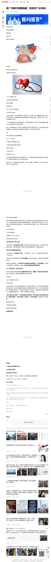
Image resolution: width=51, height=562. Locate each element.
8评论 (12, 461)
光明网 (7, 451)
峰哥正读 (8, 557)
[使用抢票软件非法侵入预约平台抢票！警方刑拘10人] (43, 448)
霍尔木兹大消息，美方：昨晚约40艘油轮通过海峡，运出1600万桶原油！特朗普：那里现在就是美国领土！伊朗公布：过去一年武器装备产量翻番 (27, 466)
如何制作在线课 (29, 559)
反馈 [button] (48, 552)
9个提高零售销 (16, 559)
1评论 (11, 451)
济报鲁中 (8, 486)
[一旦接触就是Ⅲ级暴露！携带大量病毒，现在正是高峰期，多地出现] (43, 483)
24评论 (11, 441)
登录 (27, 422)
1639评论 (13, 557)
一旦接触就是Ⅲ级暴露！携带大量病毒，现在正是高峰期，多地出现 (21, 481)
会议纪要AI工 (26, 561)
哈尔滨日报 (8, 496)
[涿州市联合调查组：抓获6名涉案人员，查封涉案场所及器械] (33, 506)
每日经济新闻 (8, 477)
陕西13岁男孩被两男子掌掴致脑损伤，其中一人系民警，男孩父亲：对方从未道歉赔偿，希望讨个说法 (20, 519)
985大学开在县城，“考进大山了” (15, 431)
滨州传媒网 (8, 524)
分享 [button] (3, 27)
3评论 (14, 477)
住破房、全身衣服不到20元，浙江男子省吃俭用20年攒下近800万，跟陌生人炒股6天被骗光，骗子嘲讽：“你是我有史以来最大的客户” (21, 492)
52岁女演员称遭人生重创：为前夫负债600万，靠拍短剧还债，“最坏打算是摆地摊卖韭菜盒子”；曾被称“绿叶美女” (21, 457)
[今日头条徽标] (4, 2)
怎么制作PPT (35, 559)
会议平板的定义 (33, 561)
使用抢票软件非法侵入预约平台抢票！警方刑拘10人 (20, 445)
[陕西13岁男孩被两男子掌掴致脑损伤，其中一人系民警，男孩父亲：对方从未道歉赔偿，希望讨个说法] (43, 521)
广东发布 (16, 11)
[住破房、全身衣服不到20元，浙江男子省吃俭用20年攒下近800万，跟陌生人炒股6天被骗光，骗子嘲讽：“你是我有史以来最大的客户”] (43, 493)
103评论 (13, 524)
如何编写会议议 (15, 561)
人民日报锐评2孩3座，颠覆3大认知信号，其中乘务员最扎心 (22, 547)
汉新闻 (7, 441)
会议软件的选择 (40, 561)
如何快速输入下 (41, 559)
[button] (10, 2)
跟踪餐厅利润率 (22, 559)
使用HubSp (21, 561)
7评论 (13, 496)
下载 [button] (48, 556)
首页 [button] (48, 548)
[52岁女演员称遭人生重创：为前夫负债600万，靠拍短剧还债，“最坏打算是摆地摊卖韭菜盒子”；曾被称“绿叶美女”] (43, 458)
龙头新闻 (8, 461)
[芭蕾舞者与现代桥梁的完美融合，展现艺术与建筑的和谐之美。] (43, 506)
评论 (13, 543)
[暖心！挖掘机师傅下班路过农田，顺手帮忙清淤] (22, 506)
